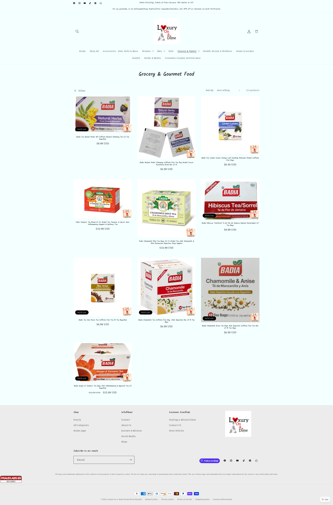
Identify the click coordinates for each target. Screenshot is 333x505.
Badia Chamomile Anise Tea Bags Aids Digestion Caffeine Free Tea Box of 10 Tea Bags (230, 327)
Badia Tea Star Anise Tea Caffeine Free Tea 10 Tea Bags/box (103, 320)
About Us (126, 424)
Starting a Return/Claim (182, 419)
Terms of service (184, 499)
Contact (125, 419)
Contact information (222, 499)
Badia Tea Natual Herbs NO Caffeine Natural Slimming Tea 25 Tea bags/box (102, 138)
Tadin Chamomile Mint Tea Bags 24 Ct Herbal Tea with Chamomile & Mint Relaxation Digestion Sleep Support (166, 242)
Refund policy (151, 499)
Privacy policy (167, 499)
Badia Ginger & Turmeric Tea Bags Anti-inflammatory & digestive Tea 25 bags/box (103, 387)
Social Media (128, 436)
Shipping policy (203, 499)
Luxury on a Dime (115, 499)
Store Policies (176, 430)
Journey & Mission (131, 430)
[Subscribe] (130, 460)
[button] (77, 31)
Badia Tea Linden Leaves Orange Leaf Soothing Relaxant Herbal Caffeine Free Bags (230, 159)
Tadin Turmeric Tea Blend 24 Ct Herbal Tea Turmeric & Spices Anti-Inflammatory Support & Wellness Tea (103, 223)
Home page (79, 430)
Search (77, 419)
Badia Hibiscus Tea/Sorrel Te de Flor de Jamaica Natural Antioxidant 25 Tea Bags (230, 224)
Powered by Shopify (133, 499)
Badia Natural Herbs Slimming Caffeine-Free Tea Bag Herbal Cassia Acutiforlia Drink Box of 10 (166, 163)
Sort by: (210, 90)
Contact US (175, 424)
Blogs (124, 441)
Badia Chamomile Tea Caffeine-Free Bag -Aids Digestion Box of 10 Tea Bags (166, 321)
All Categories (81, 424)
